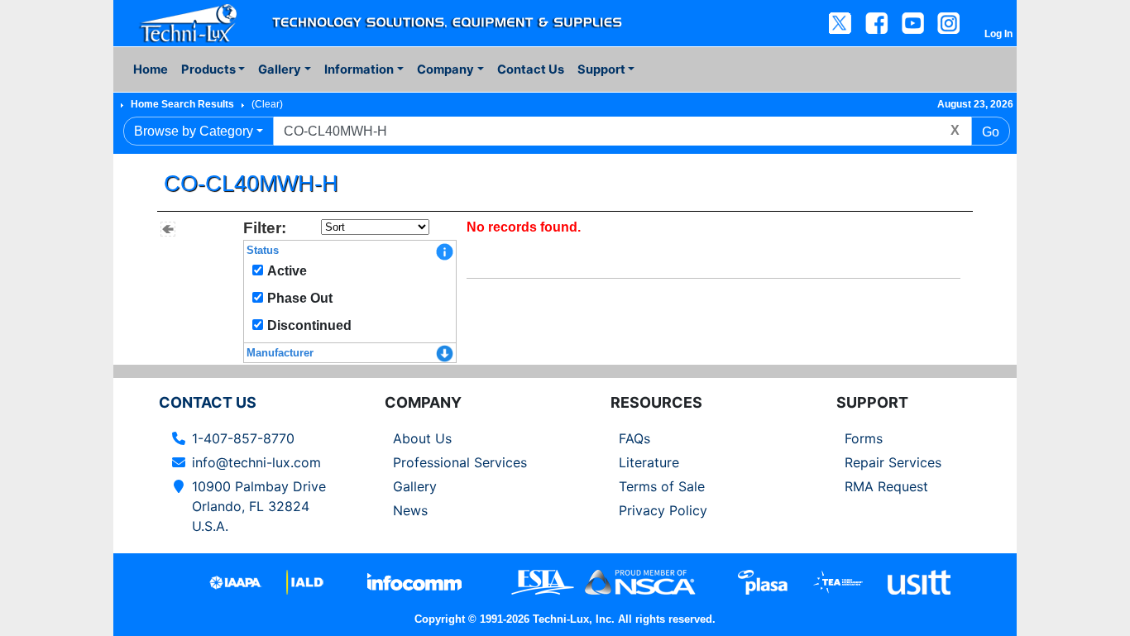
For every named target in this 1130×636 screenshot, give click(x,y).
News (410, 510)
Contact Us (530, 69)
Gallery (415, 486)
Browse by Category (193, 131)
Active (287, 271)
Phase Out (300, 298)
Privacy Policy (663, 510)
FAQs (634, 438)
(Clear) (267, 104)
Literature (649, 462)
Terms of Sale (662, 486)
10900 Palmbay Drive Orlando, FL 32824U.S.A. (259, 506)
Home (150, 69)
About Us (422, 438)
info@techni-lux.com (256, 462)
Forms (864, 438)
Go (990, 132)
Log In (998, 34)
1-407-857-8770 (243, 438)
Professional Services (460, 462)
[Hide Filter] (167, 229)
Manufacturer (280, 353)
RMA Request (886, 486)
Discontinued (309, 325)
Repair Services (893, 462)
